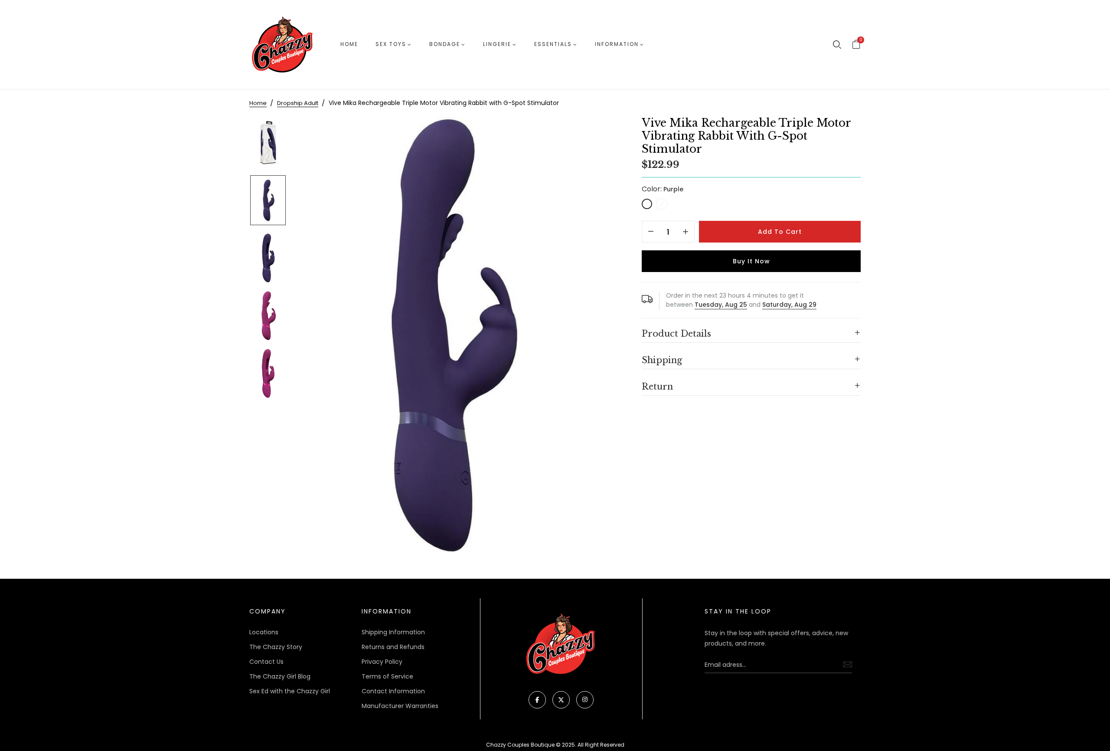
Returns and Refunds (393, 647)
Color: (662, 189)
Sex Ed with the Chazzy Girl (289, 691)
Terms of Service (387, 676)
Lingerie (497, 44)
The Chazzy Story (275, 647)
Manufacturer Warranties (400, 706)
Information (617, 44)
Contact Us (266, 661)
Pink (661, 204)
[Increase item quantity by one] (685, 232)
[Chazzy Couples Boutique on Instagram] (585, 699)
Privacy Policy (382, 661)
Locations (263, 632)
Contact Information (393, 691)
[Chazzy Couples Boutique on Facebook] (537, 699)
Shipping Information (393, 632)
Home (349, 44)
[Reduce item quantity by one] (650, 232)
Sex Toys (390, 44)
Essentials (553, 44)
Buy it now (751, 261)
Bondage (444, 44)
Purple (647, 204)
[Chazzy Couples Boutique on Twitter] (561, 699)
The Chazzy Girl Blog (279, 676)
